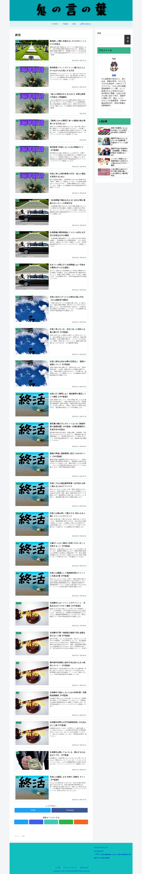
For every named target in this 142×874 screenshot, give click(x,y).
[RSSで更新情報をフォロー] (81, 822)
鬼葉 (114, 75)
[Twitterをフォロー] (21, 822)
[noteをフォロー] (51, 822)
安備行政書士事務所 (98, 851)
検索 (99, 33)
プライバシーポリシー (70, 867)
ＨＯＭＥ (58, 867)
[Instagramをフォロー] (36, 822)
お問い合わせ (84, 867)
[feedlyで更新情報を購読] (66, 822)
